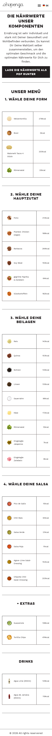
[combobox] (45, 6)
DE (47, 5)
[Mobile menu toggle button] (39, 6)
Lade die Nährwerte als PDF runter (26, 72)
